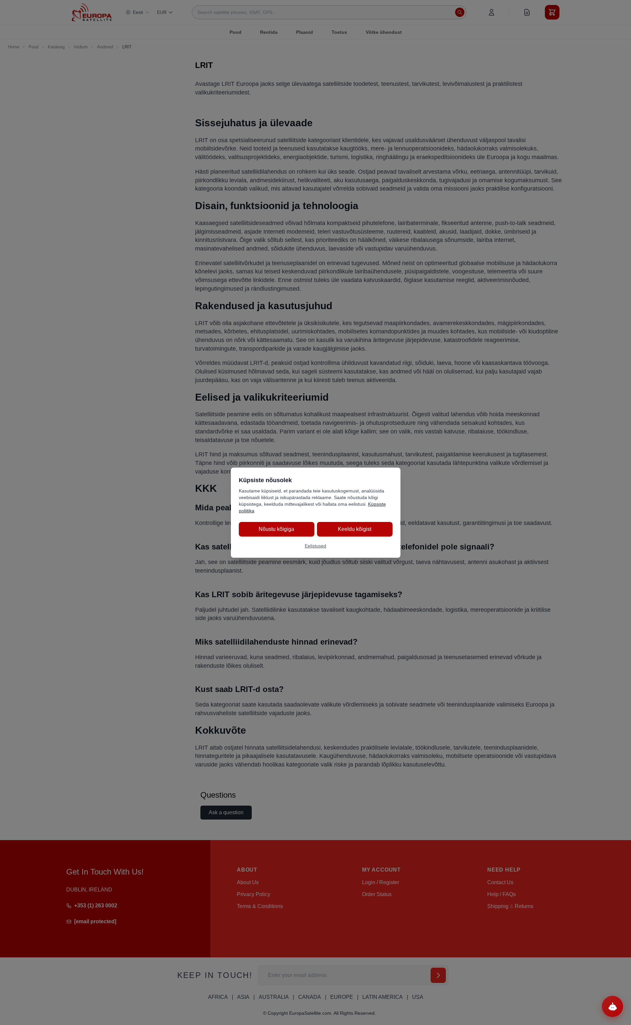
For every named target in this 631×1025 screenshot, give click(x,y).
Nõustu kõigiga (276, 529)
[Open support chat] (612, 1006)
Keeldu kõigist (354, 529)
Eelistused (315, 545)
